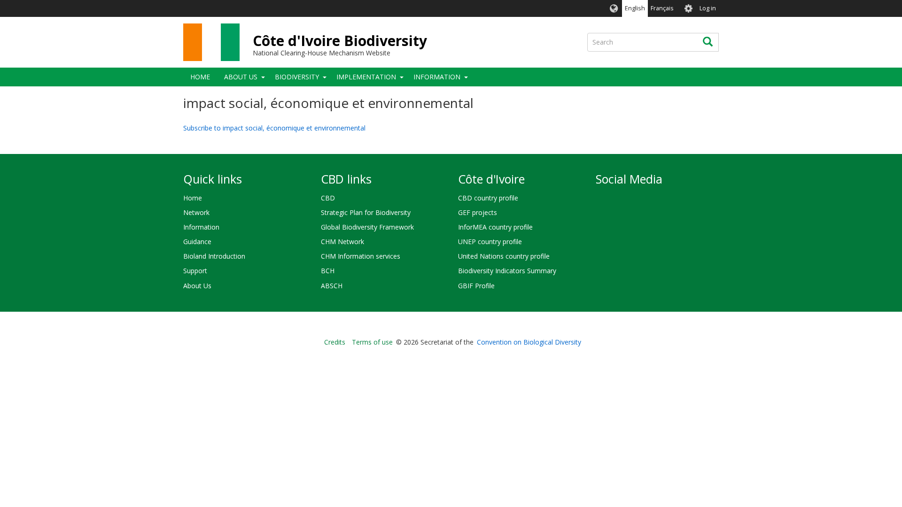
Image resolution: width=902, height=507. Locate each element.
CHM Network (342, 241)
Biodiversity (297, 76)
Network (196, 212)
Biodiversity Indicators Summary (507, 270)
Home (200, 76)
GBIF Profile (476, 285)
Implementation (366, 76)
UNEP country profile (490, 241)
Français (662, 8)
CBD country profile (488, 197)
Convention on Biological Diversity (529, 342)
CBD (328, 197)
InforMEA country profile (495, 227)
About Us (240, 76)
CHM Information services (360, 256)
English (635, 8)
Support (195, 270)
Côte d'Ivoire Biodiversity (340, 40)
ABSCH (331, 285)
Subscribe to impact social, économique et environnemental (274, 127)
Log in (708, 8)
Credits (334, 342)
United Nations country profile (504, 256)
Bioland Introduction (214, 256)
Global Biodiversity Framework (367, 227)
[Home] (211, 42)
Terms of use (372, 342)
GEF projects (477, 212)
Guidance (197, 241)
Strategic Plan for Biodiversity (366, 212)
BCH (327, 270)
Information (436, 76)
